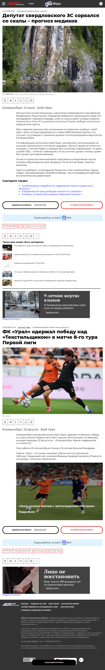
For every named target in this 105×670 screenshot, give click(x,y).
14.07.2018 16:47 (8, 11)
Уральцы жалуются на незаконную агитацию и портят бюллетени (42, 254)
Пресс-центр (54, 604)
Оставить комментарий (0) (82, 205)
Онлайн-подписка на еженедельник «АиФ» (39, 607)
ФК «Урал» (6, 416)
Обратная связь (67, 607)
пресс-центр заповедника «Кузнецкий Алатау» (35, 94)
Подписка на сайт (38, 604)
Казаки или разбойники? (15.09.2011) (29, 263)
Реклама (25, 604)
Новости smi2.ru (11, 319)
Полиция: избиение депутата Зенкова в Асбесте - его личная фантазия (44, 272)
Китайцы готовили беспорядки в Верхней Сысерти (51, 194)
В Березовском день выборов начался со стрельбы (51, 191)
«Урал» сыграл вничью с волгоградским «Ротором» (56, 506)
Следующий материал (54, 662)
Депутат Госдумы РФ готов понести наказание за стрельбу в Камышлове (45, 281)
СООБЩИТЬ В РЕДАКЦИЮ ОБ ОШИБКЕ (36, 610)
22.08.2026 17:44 (9, 327)
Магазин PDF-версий (70, 604)
